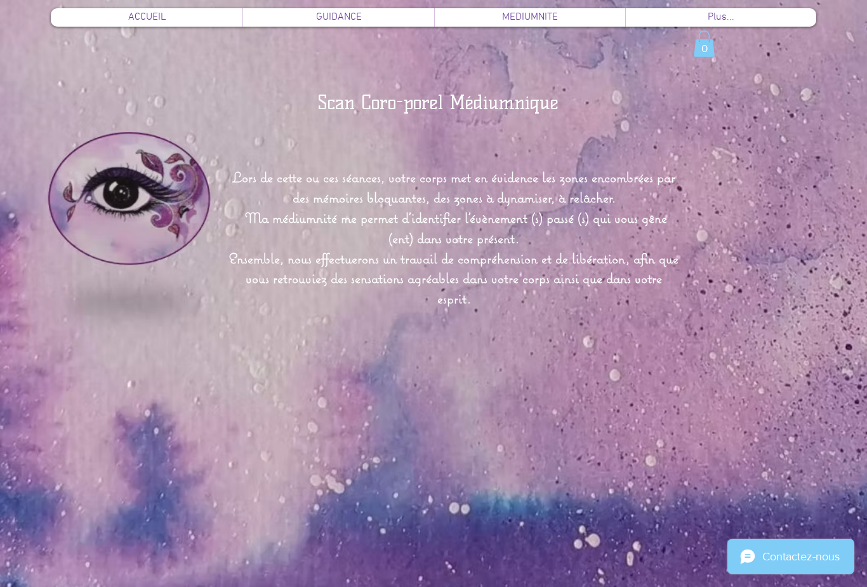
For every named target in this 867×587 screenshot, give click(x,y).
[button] (704, 43)
